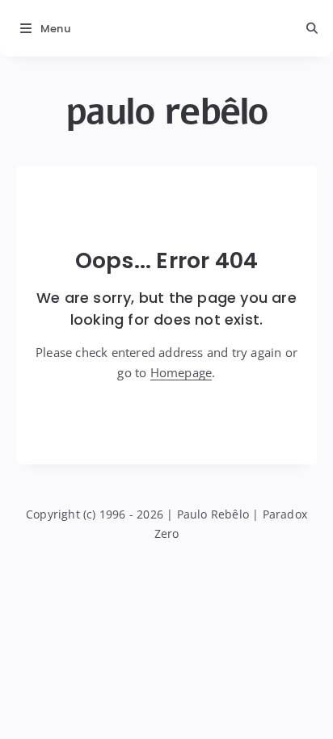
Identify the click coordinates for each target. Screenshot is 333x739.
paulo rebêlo (166, 112)
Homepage (181, 372)
